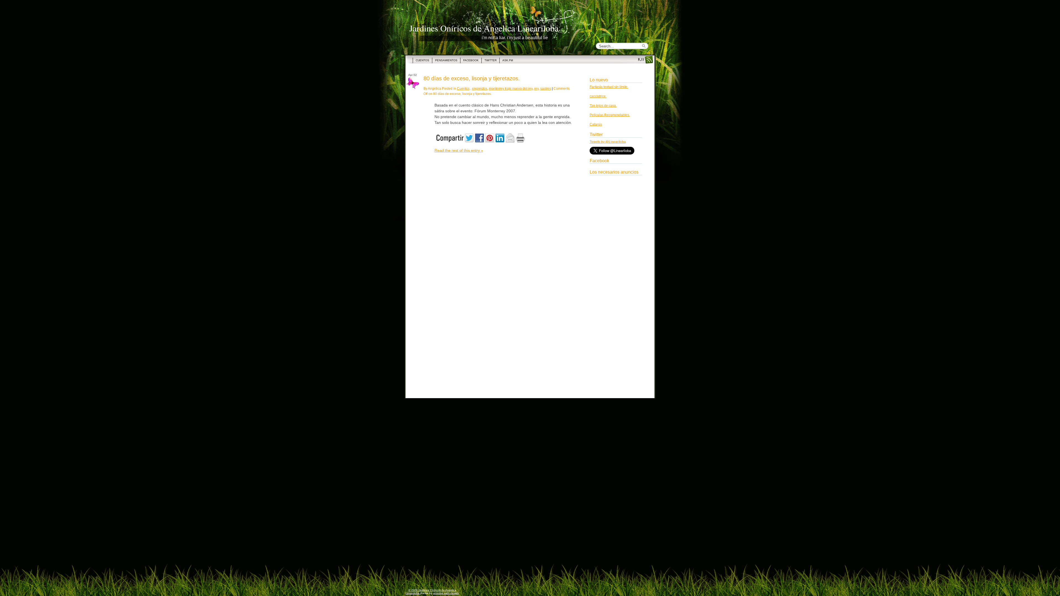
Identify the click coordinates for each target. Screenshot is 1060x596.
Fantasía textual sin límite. (609, 87)
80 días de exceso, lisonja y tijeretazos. (471, 78)
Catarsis (596, 124)
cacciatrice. (598, 96)
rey (536, 89)
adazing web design (446, 593)
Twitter (490, 60)
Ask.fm (507, 60)
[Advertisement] (616, 260)
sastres (545, 89)
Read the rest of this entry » (458, 150)
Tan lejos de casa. (603, 106)
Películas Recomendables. (610, 115)
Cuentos (422, 60)
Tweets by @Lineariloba (608, 142)
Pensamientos (446, 60)
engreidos (479, 89)
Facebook (471, 60)
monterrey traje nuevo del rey (510, 89)
